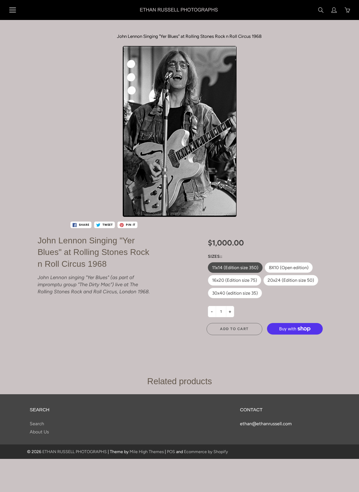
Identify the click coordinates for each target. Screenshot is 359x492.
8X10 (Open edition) (289, 267)
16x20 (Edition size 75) (234, 280)
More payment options (295, 340)
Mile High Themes (147, 451)
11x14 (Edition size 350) (235, 267)
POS (171, 451)
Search (37, 423)
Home (104, 36)
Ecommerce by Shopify (206, 451)
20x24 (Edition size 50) (291, 280)
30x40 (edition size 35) (235, 293)
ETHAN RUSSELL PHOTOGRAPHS (74, 451)
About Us (39, 431)
